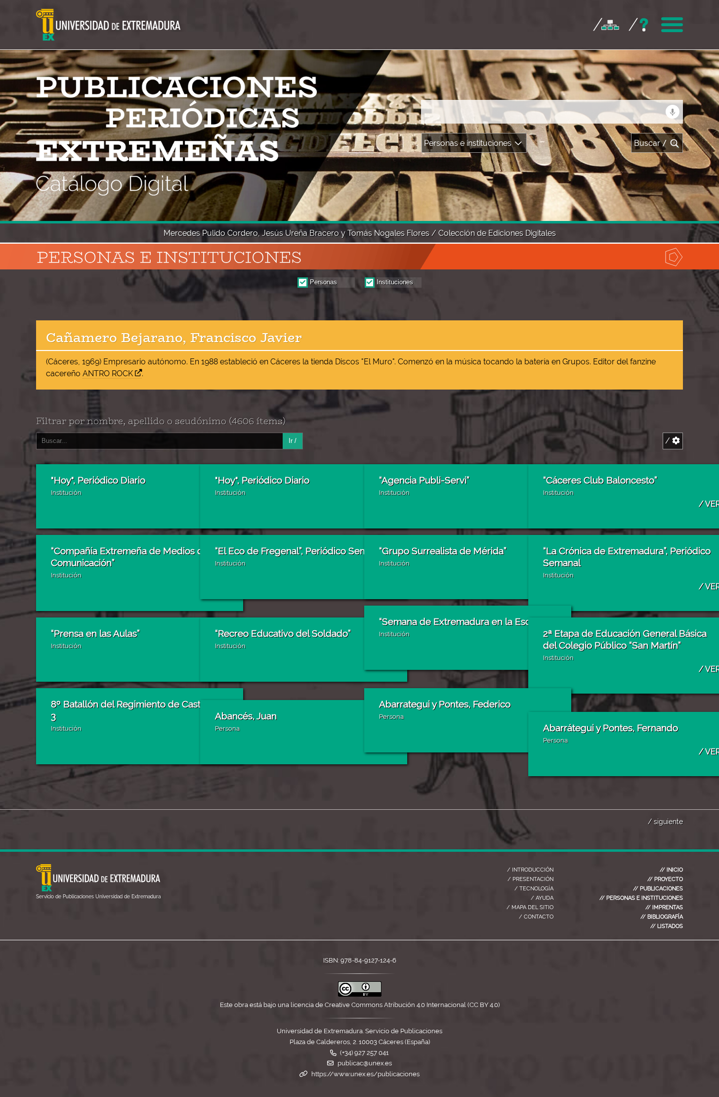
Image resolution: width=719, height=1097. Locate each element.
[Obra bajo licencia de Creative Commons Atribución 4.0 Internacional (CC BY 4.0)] (359, 994)
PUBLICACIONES (658, 888)
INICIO (671, 869)
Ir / (292, 440)
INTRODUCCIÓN (530, 869)
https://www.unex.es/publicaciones (365, 1074)
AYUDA (542, 897)
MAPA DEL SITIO (530, 907)
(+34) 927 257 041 (364, 1052)
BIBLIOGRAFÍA (661, 916)
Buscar (650, 143)
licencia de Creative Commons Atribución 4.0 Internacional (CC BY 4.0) (395, 1005)
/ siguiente (665, 821)
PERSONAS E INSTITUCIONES (641, 897)
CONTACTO (536, 916)
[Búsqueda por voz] (672, 112)
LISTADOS (666, 925)
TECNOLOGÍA (533, 888)
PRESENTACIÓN (530, 879)
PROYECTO (665, 879)
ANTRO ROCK (108, 373)
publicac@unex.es (365, 1063)
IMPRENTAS (664, 907)
